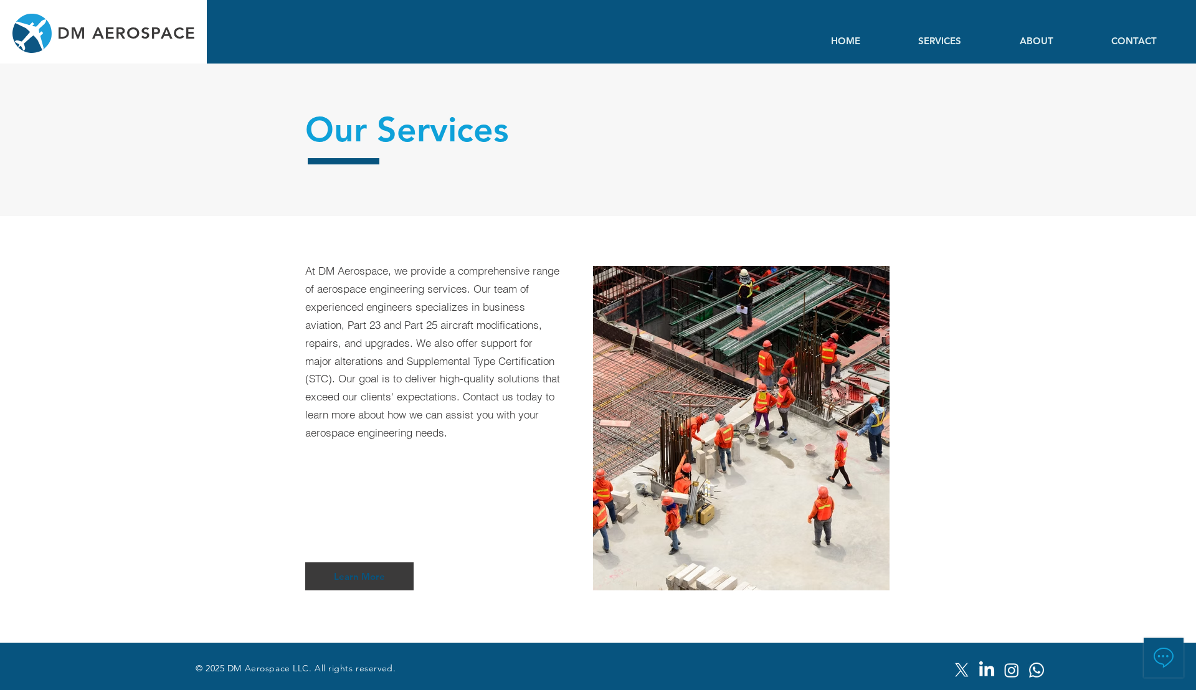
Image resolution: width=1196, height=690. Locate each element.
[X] (961, 670)
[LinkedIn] (986, 670)
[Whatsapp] (1036, 670)
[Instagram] (1011, 670)
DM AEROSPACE (126, 33)
